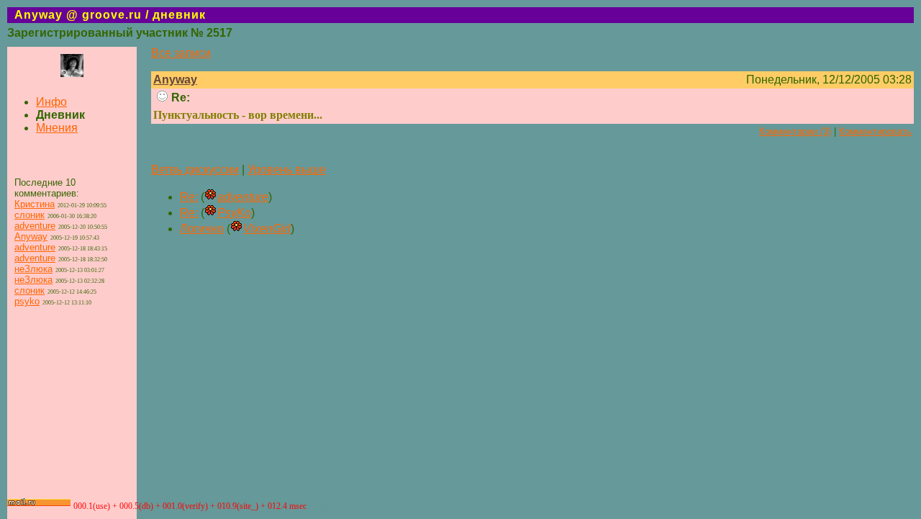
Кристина (34, 204)
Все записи (181, 53)
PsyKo (234, 213)
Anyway (30, 236)
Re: (189, 197)
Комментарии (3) (795, 131)
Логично (202, 228)
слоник (29, 214)
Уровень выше (287, 169)
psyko (27, 301)
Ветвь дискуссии (195, 169)
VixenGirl (267, 228)
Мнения (57, 128)
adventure (34, 225)
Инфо (51, 102)
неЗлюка (33, 268)
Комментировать (875, 131)
